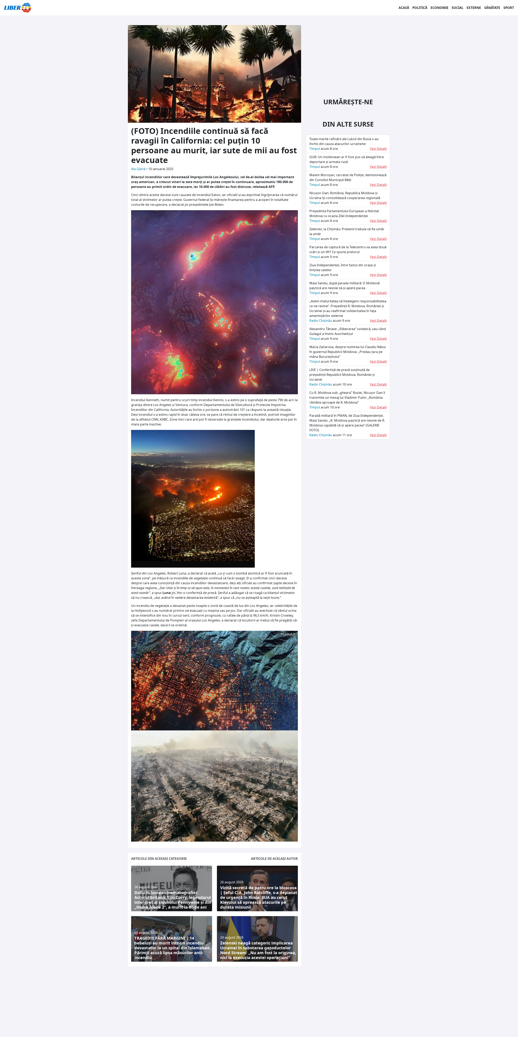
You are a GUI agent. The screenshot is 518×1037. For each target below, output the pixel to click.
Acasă (404, 7)
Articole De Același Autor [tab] (274, 858)
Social (457, 7)
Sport (508, 7)
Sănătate (492, 7)
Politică (419, 7)
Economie (439, 7)
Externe (474, 7)
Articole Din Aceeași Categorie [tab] (159, 858)
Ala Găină (138, 169)
